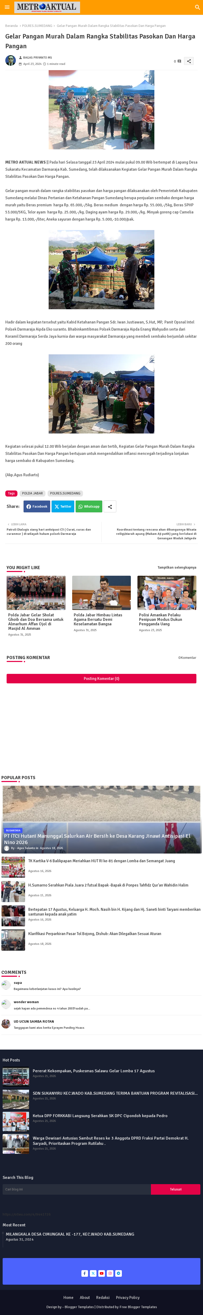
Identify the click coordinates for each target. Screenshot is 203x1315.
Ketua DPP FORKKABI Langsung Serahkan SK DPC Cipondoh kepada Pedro (100, 1115)
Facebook (40, 506)
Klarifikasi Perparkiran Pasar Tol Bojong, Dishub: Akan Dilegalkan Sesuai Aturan (94, 933)
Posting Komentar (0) (101, 678)
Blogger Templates (79, 1307)
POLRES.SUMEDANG (37, 26)
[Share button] (110, 506)
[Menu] (7, 7)
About (85, 1297)
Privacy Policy (128, 1297)
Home (68, 1297)
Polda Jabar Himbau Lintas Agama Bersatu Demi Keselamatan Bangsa (98, 619)
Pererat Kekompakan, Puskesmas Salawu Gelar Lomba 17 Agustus (94, 1071)
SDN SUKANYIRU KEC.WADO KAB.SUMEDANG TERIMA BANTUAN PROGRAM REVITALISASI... (115, 1093)
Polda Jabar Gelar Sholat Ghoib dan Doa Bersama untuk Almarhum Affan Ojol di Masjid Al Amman (35, 622)
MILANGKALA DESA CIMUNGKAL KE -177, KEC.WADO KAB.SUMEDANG (70, 1234)
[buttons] (84, 1273)
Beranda (11, 26)
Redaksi (103, 1297)
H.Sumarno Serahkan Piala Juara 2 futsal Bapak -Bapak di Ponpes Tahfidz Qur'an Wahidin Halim (108, 885)
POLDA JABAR (32, 493)
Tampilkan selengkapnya (177, 567)
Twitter (66, 506)
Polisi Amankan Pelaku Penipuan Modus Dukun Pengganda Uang (160, 619)
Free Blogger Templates (138, 1307)
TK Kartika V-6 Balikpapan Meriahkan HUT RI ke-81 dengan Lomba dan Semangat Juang (101, 861)
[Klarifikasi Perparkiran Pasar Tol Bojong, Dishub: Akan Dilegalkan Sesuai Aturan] (13, 940)
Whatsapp (91, 506)
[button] (197, 7)
